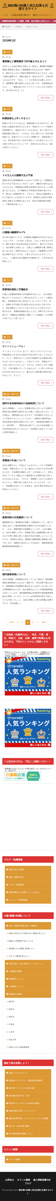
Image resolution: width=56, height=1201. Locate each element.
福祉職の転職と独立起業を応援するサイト (28, 7)
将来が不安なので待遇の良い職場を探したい (27, 933)
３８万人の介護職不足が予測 (17, 175)
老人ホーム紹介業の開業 (19, 1126)
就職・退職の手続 (12, 394)
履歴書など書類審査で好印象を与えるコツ (24, 61)
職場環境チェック (16, 979)
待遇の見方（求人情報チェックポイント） (26, 963)
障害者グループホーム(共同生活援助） (25, 1103)
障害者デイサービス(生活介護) (21, 1088)
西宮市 (11, 1009)
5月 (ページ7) (31, 26)
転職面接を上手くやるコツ (16, 118)
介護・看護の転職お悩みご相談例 (23, 926)
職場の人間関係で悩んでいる (21, 941)
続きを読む (45, 97)
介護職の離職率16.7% (13, 232)
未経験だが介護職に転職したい (22, 948)
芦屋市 (11, 1024)
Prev (12, 622)
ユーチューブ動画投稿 (18, 900)
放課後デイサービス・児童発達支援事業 (25, 1080)
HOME (8, 26)
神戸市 (11, 1001)
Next (44, 622)
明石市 (11, 1017)
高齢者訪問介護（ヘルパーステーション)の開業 (29, 1118)
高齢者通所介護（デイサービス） (23, 1111)
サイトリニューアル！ (14, 346)
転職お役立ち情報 (16, 869)
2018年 (18, 26)
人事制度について (16, 986)
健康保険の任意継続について (17, 517)
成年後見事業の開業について (21, 1133)
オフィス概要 (14, 1159)
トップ (5, 15)
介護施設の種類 (15, 971)
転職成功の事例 (15, 994)
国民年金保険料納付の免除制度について (23, 403)
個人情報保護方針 (42, 1179)
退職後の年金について (14, 460)
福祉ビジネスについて (42, 15)
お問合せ (9, 1179)
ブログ (8, 52)
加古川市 (12, 1039)
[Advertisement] (28, 820)
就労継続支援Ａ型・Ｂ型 (19, 1095)
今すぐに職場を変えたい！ (20, 956)
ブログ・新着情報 (16, 884)
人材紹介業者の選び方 (20, 15)
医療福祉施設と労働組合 (15, 289)
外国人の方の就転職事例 (19, 1047)
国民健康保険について (14, 574)
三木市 (11, 1032)
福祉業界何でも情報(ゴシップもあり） (25, 892)
